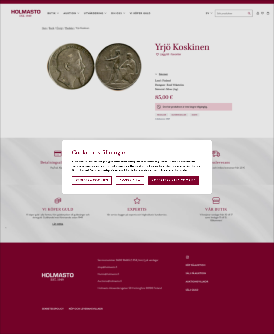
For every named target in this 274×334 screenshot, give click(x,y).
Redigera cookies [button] (92, 180)
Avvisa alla (130, 180)
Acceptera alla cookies (174, 180)
